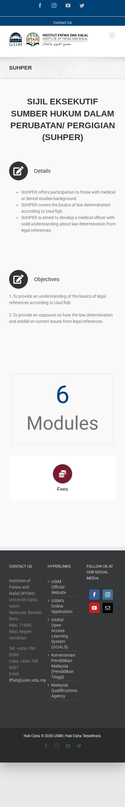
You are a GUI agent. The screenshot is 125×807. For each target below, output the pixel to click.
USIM (58, 736)
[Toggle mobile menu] (113, 35)
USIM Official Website (58, 587)
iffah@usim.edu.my (27, 680)
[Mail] (108, 608)
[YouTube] (94, 608)
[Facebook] (94, 594)
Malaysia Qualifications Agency (62, 690)
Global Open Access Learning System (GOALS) (59, 633)
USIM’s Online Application (62, 606)
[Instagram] (108, 594)
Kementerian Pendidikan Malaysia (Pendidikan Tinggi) (62, 666)
